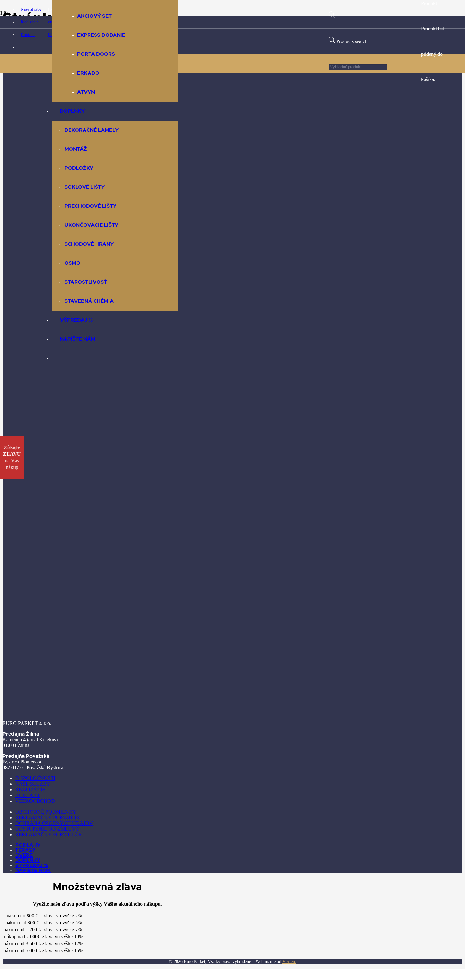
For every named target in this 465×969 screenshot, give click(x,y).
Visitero (289, 961)
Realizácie (30, 789)
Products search (352, 41)
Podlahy (27, 845)
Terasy (25, 850)
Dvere (24, 855)
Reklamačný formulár (48, 834)
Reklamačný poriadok (47, 817)
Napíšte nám (33, 870)
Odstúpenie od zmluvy (47, 829)
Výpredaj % (31, 865)
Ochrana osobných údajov (54, 823)
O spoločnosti (35, 778)
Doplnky (27, 860)
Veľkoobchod (35, 801)
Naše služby (32, 784)
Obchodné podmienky (46, 811)
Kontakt (27, 795)
